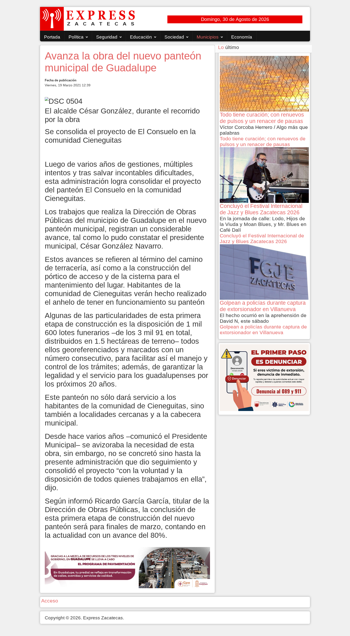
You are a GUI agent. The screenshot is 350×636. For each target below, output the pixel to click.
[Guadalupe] (127, 567)
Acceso (49, 600)
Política (76, 36)
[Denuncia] (264, 377)
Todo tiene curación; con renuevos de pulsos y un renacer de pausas (262, 141)
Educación (141, 36)
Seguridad (106, 36)
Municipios (208, 36)
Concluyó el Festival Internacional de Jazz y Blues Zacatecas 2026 (262, 238)
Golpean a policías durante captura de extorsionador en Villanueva (263, 329)
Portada (52, 36)
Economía (241, 36)
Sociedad (174, 36)
